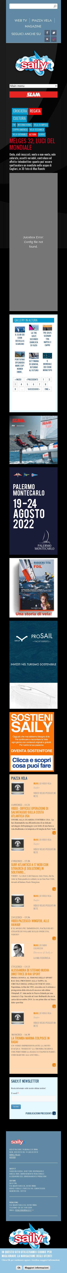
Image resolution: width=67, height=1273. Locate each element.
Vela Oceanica (37, 129)
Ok (19, 1267)
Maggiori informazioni (37, 1267)
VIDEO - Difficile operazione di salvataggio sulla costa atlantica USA (29, 812)
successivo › (34, 389)
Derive (41, 134)
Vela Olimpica (41, 124)
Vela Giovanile (20, 134)
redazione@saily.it (24, 1210)
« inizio (18, 379)
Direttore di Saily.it (43, 952)
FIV (14, 124)
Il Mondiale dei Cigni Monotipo (47, 365)
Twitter (54, 33)
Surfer (36, 787)
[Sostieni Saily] (33, 742)
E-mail (15, 1093)
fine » (47, 389)
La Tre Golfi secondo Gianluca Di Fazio (34, 339)
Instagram (54, 39)
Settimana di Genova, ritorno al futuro (34, 365)
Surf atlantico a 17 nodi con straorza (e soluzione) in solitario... (29, 868)
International (25, 124)
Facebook (47, 33)
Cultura (19, 118)
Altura (32, 134)
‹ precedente (32, 379)
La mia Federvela (42, 958)
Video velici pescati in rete (44, 794)
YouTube (47, 39)
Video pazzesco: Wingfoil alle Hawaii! (30, 923)
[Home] (33, 76)
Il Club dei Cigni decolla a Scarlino (20, 339)
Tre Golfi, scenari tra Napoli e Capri (47, 339)
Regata (35, 111)
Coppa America (20, 129)
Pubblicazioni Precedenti (39, 1113)
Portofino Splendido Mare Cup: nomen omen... (20, 365)
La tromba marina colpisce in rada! (30, 1040)
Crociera (20, 111)
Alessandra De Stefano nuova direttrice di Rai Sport (30, 972)
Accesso (12, 1157)
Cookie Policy (14, 1154)
